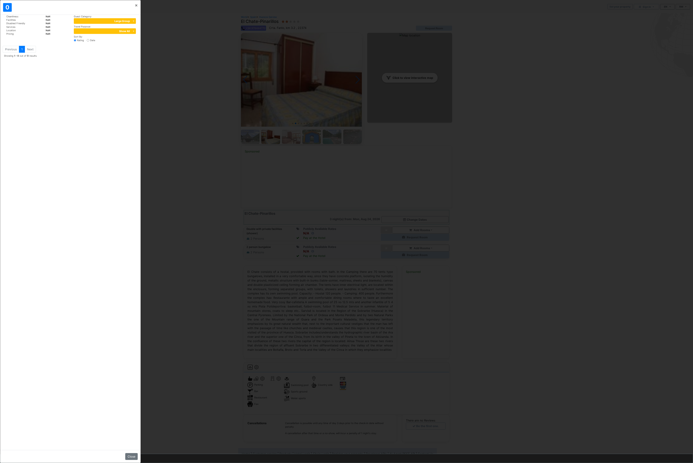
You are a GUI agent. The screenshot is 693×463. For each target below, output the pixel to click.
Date (92, 40)
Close (131, 456)
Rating (80, 40)
